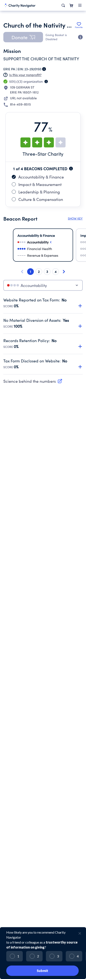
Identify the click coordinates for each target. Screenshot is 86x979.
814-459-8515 (20, 104)
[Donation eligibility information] (80, 37)
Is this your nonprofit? (25, 75)
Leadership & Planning (39, 191)
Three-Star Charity (43, 154)
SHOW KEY (75, 218)
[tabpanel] (43, 336)
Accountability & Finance (41, 176)
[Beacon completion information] (71, 168)
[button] (23, 37)
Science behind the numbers (29, 381)
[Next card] (64, 271)
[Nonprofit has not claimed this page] (5, 75)
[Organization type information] (46, 81)
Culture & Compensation (40, 199)
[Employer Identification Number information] (44, 69)
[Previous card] (22, 271)
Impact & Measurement (40, 184)
